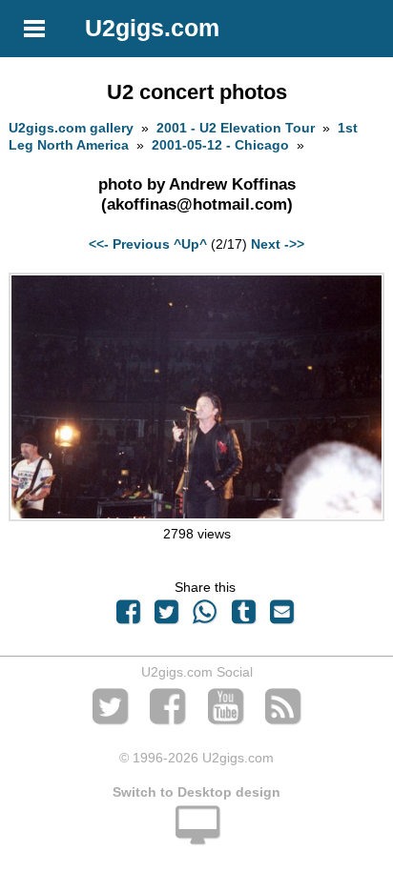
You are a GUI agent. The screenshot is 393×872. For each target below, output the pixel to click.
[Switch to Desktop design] (196, 835)
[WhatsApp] (205, 616)
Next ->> (277, 244)
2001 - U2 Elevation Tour (235, 127)
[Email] (281, 616)
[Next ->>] (196, 516)
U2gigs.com (152, 27)
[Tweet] (167, 616)
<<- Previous (129, 244)
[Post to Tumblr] (243, 616)
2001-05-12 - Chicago (220, 144)
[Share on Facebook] (128, 616)
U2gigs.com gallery (71, 127)
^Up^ (190, 244)
